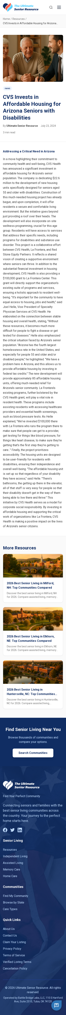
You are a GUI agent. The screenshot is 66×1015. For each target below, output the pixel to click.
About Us (9, 929)
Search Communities (33, 753)
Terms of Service (14, 955)
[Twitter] (12, 830)
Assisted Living (13, 863)
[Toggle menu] (59, 7)
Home (6, 18)
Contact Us (10, 935)
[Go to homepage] (20, 7)
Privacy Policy (12, 948)
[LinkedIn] (20, 830)
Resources (18, 18)
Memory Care (11, 869)
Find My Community (15, 896)
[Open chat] (56, 1005)
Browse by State (13, 902)
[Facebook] (5, 830)
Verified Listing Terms (17, 962)
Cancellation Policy (15, 968)
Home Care (10, 876)
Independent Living (15, 856)
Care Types (10, 909)
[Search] (51, 7)
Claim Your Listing (14, 942)
